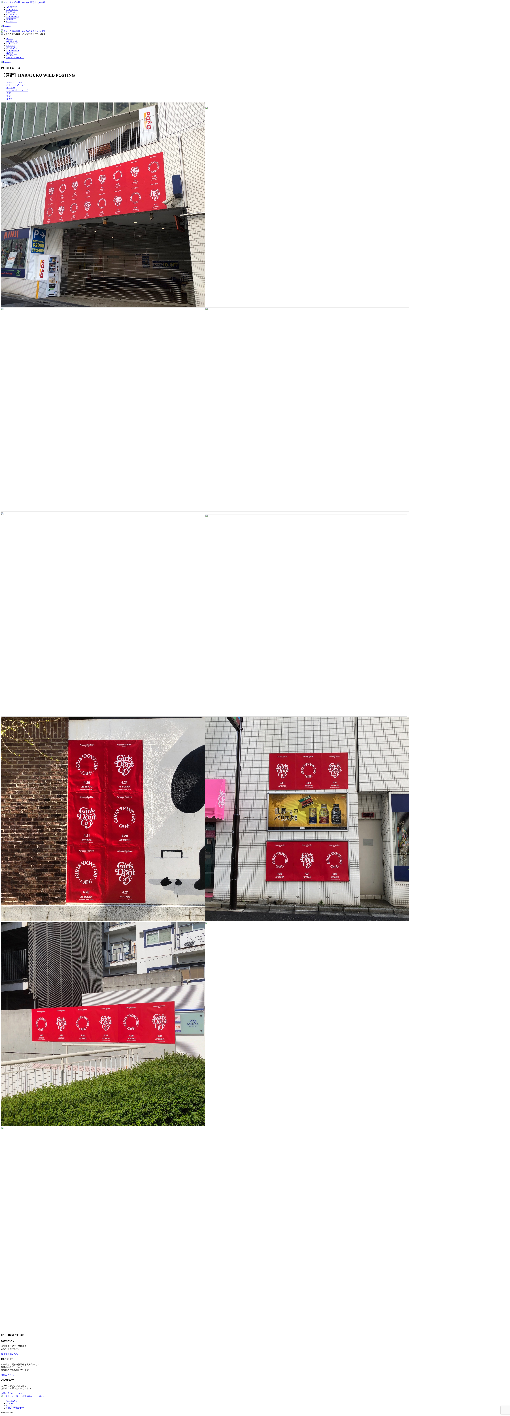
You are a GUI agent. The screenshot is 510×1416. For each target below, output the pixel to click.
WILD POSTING (14, 82)
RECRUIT (11, 19)
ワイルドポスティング (17, 90)
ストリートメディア (16, 85)
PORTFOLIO (12, 9)
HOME (9, 38)
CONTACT (11, 21)
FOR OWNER (12, 17)
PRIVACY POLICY (15, 57)
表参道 (9, 99)
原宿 (8, 93)
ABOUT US (11, 7)
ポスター (10, 88)
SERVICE (10, 12)
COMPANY (11, 14)
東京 (8, 96)
